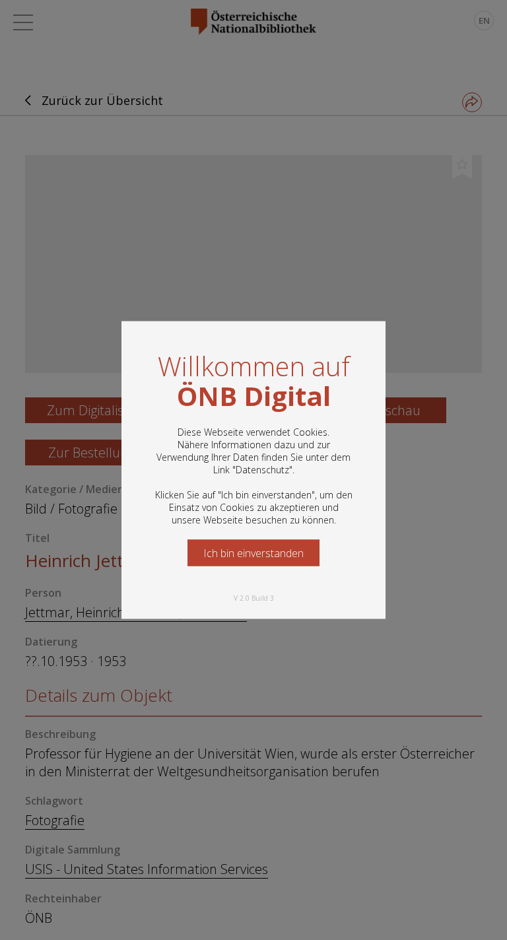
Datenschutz (262, 469)
